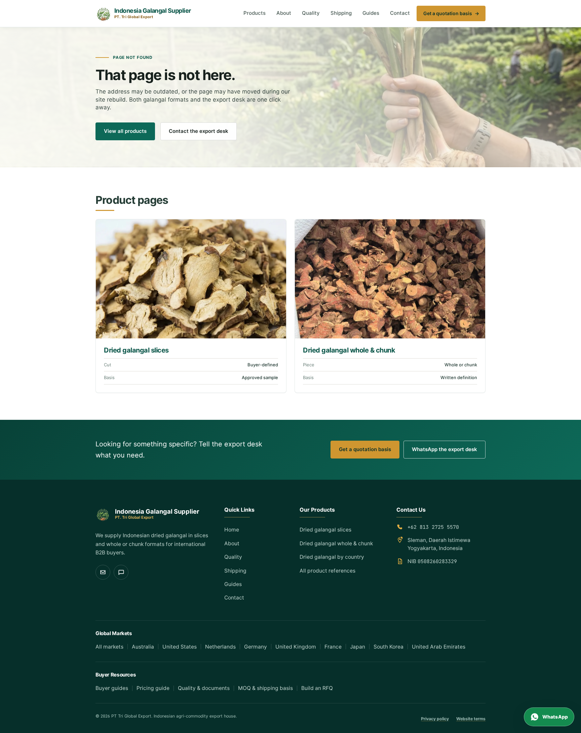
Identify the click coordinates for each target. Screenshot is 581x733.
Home (231, 529)
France (333, 647)
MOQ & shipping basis (265, 688)
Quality (311, 13)
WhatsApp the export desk (444, 449)
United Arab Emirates (438, 647)
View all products (125, 131)
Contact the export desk (198, 131)
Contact (400, 13)
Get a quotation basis (451, 13)
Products (254, 13)
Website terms (471, 718)
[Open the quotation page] (102, 572)
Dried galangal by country (332, 557)
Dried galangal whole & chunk (349, 350)
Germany (255, 647)
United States (179, 647)
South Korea (388, 647)
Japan (357, 647)
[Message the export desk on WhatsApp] (121, 572)
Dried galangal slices (136, 350)
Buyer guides (111, 688)
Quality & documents (204, 688)
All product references (327, 570)
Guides (370, 13)
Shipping (341, 13)
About (283, 13)
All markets (109, 647)
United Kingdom (295, 647)
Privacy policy (435, 718)
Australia (143, 647)
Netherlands (220, 647)
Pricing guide (153, 688)
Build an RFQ (317, 688)
